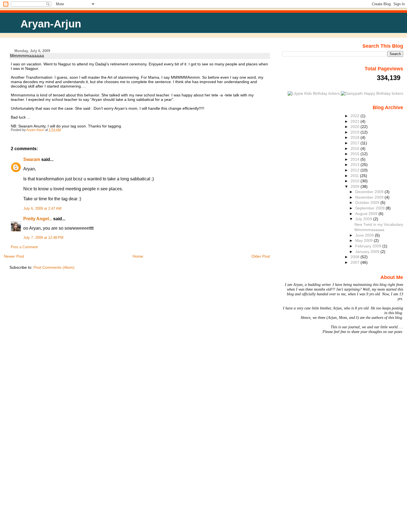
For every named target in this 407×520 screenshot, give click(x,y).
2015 (355, 154)
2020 (355, 126)
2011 (355, 175)
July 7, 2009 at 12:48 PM (43, 238)
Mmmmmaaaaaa (369, 229)
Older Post (260, 256)
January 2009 (367, 251)
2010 (355, 181)
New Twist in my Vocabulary (378, 224)
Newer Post (14, 256)
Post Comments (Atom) (54, 267)
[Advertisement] (22, 436)
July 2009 (364, 219)
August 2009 (366, 213)
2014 (355, 159)
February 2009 (368, 246)
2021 (355, 121)
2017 (355, 143)
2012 (355, 170)
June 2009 (365, 235)
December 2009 (370, 191)
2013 (355, 164)
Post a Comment (24, 247)
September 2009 (370, 208)
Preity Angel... (37, 218)
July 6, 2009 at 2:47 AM (42, 209)
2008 (355, 257)
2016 (355, 148)
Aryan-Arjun (50, 24)
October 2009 (367, 202)
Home (138, 256)
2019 (355, 132)
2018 (355, 137)
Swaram (31, 159)
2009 (355, 186)
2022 (355, 116)
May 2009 (364, 240)
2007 (355, 262)
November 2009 (370, 197)
